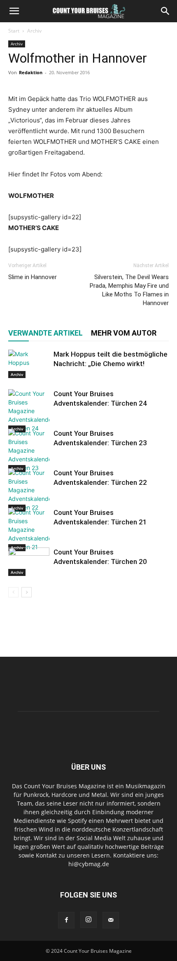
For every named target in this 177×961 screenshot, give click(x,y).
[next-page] (26, 592)
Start (13, 30)
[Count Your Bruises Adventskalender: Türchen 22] (28, 490)
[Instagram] (88, 920)
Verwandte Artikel (45, 333)
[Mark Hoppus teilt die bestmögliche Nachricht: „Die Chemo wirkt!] (28, 364)
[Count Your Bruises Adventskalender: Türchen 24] (28, 410)
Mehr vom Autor (123, 333)
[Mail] (110, 920)
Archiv (34, 30)
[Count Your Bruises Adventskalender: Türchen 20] (28, 561)
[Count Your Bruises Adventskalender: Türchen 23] (28, 450)
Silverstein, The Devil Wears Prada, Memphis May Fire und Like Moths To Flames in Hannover (129, 290)
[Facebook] (66, 920)
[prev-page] (13, 592)
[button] (14, 11)
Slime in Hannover (32, 277)
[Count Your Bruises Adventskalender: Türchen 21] (28, 529)
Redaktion (30, 72)
